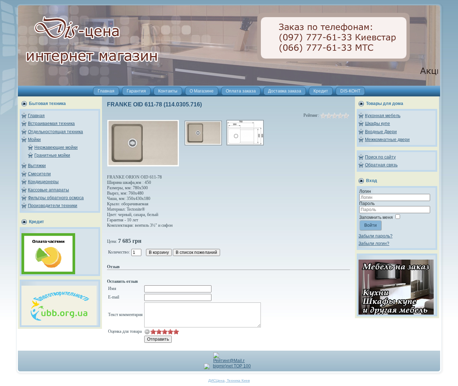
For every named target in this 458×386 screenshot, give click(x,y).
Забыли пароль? (376, 236)
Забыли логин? (374, 243)
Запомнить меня (376, 217)
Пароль (367, 203)
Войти (370, 225)
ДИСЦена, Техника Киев (229, 380)
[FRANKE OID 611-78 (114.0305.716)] (143, 164)
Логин (365, 191)
